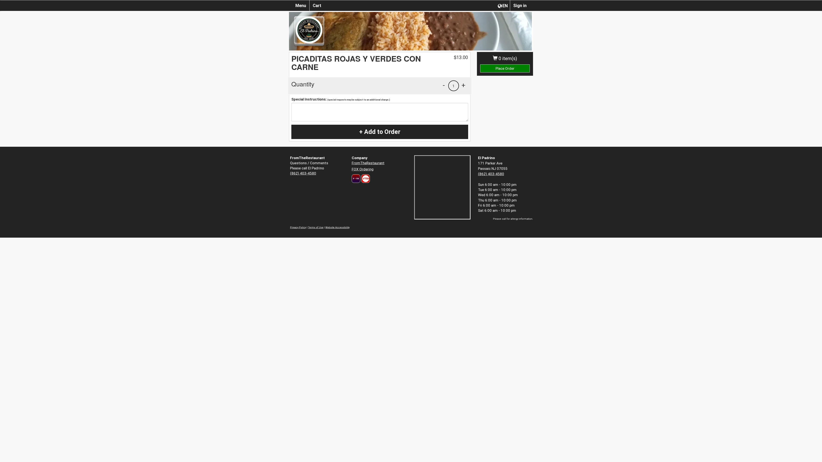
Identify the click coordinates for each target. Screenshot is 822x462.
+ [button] (463, 85)
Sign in (520, 5)
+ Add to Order (379, 131)
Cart (317, 5)
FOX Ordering (363, 169)
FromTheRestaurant (368, 163)
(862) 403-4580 (303, 173)
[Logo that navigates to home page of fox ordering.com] (365, 178)
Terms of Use (315, 227)
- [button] (444, 85)
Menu (300, 5)
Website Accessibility (337, 227)
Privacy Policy (298, 227)
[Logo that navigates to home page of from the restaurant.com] (356, 178)
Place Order (505, 68)
